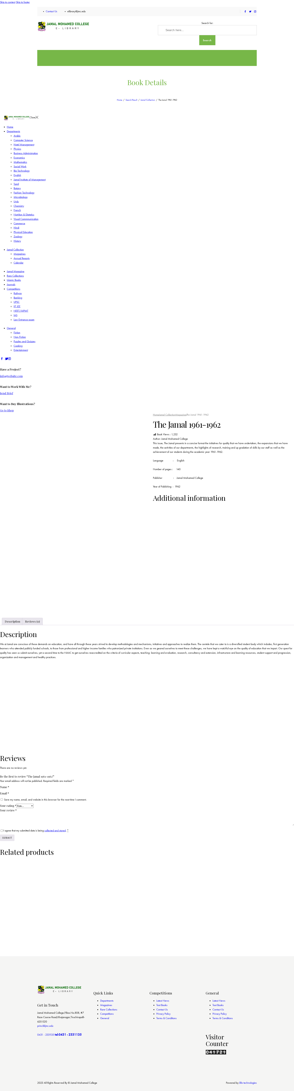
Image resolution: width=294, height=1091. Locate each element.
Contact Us (162, 1009)
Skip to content (7, 2)
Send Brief (6, 393)
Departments (106, 1000)
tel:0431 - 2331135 (68, 1034)
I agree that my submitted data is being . (36, 830)
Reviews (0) (32, 621)
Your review (8, 810)
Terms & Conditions (166, 1018)
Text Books (161, 1005)
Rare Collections (108, 1009)
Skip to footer (23, 2)
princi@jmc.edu (45, 1026)
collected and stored (55, 830)
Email (4, 793)
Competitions (107, 1014)
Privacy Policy (163, 1014)
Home (119, 99)
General (104, 1018)
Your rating (8, 805)
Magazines (180, 414)
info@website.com (11, 376)
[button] (10, 610)
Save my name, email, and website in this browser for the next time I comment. (45, 799)
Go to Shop (7, 410)
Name (4, 787)
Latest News (162, 1000)
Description (12, 621)
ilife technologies (248, 1083)
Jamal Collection (148, 99)
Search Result (131, 99)
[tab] (12, 621)
